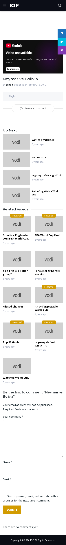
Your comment (13, 416)
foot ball (19, 32)
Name (7, 462)
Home (6, 32)
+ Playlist (11, 96)
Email (7, 479)
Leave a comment (35, 108)
